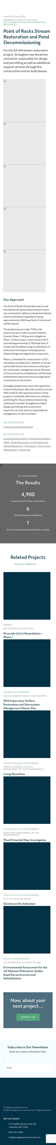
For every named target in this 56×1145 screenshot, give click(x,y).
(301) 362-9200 (16, 1132)
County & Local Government (18, 427)
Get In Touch (11, 1119)
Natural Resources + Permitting (19, 446)
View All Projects (25, 564)
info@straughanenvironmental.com (24, 1137)
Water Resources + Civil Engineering (29, 443)
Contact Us (28, 1017)
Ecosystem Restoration (15, 439)
